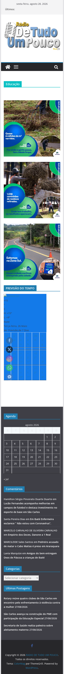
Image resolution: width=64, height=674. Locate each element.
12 (23, 450)
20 (31, 457)
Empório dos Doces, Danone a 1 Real (29, 534)
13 (31, 450)
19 (23, 457)
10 (7, 450)
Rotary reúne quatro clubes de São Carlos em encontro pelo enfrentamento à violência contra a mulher (32, 602)
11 (15, 450)
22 (47, 457)
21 (39, 457)
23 (55, 457)
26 (23, 463)
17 (7, 457)
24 (7, 463)
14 (39, 450)
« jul (6, 479)
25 (15, 463)
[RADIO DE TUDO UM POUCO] (8, 67)
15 (47, 450)
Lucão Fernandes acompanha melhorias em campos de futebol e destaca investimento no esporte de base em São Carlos (30, 507)
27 (31, 463)
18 (15, 457)
